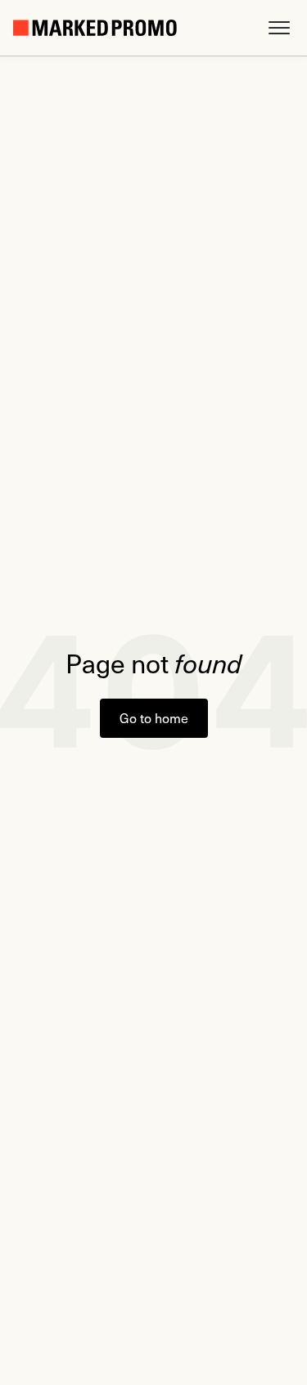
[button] (279, 27)
